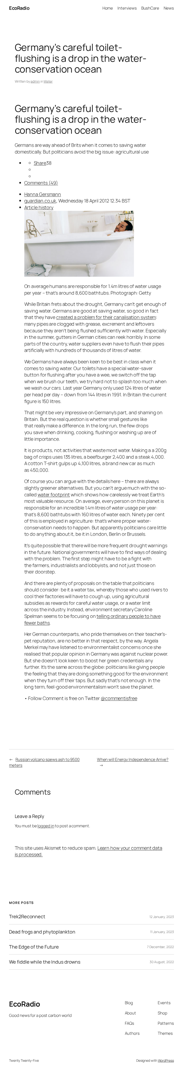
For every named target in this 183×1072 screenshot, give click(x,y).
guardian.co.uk (40, 200)
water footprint (54, 494)
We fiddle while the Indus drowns (44, 962)
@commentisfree (119, 698)
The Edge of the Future (34, 947)
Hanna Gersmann (42, 194)
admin (35, 81)
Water (48, 81)
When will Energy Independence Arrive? (132, 759)
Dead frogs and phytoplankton (42, 931)
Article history (39, 207)
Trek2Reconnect (27, 916)
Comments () (41, 183)
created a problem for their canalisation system (106, 317)
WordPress (166, 1060)
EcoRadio (19, 8)
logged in (45, 825)
